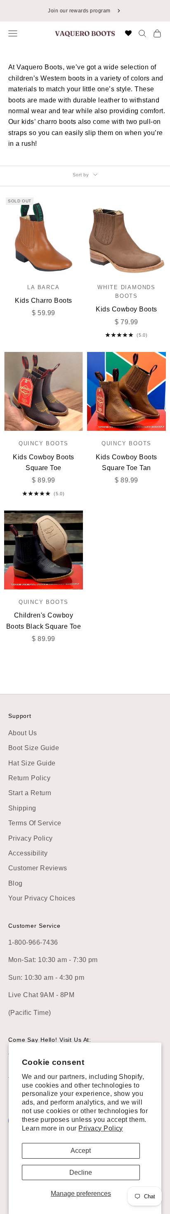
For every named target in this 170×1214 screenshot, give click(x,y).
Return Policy (29, 778)
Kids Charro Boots (43, 300)
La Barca (43, 287)
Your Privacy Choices (42, 898)
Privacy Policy (100, 1128)
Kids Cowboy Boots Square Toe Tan (126, 462)
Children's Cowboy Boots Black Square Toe (43, 621)
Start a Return (30, 792)
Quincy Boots (43, 443)
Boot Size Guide (33, 747)
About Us (22, 732)
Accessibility (27, 853)
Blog (15, 883)
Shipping (22, 808)
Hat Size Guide (32, 763)
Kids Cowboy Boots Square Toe (43, 462)
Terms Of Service (34, 823)
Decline (80, 1172)
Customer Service (34, 925)
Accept (81, 1150)
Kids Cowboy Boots (126, 309)
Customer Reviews (37, 868)
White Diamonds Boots (126, 291)
